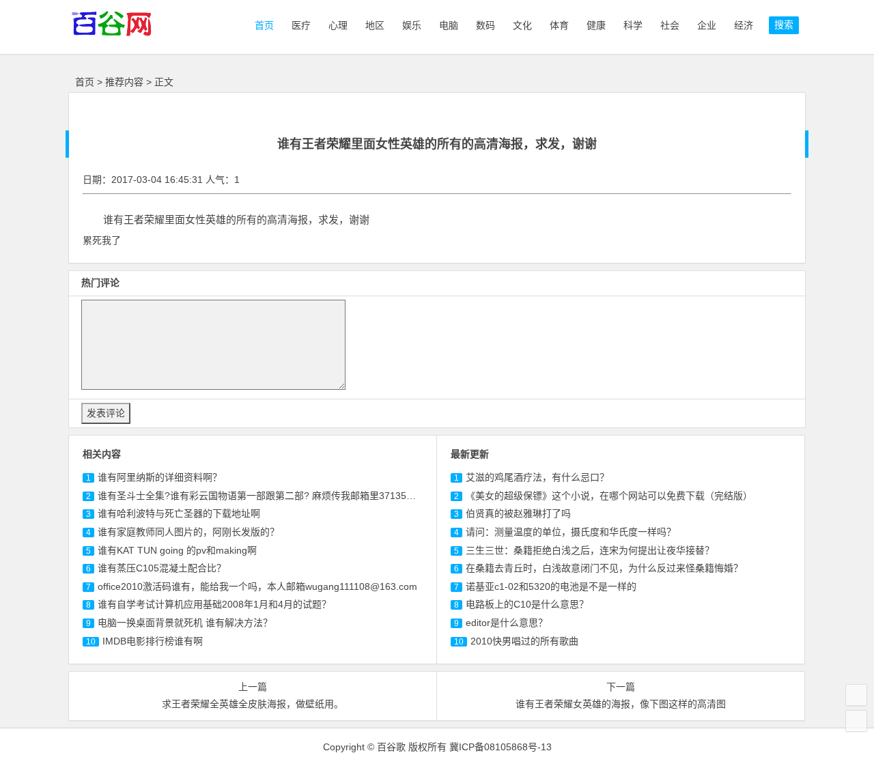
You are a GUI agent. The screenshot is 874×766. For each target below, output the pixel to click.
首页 (263, 25)
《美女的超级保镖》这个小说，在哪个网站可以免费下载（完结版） (609, 495)
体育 (559, 25)
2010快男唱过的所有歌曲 (524, 641)
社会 (669, 25)
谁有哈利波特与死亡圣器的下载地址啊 (179, 513)
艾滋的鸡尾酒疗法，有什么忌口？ (537, 477)
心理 (338, 25)
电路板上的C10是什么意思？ (527, 604)
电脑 (448, 25)
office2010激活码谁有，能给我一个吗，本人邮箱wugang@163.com (257, 586)
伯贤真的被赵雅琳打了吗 (518, 513)
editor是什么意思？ (507, 622)
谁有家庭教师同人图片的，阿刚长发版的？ (188, 531)
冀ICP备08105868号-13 (500, 746)
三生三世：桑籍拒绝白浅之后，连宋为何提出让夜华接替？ (590, 550)
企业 (706, 25)
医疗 (301, 25)
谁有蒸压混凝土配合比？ (162, 568)
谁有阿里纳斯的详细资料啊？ (160, 477)
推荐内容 (124, 81)
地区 (374, 25)
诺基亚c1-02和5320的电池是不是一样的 (551, 586)
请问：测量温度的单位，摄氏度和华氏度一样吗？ (571, 531)
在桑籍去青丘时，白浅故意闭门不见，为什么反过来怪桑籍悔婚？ (604, 568)
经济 (743, 25)
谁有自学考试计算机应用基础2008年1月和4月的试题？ (214, 604)
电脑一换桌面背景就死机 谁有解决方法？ (185, 622)
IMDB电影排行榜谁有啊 (152, 641)
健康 (596, 25)
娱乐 (411, 25)
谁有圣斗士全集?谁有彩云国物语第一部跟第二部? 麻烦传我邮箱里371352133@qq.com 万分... (299, 495)
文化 (522, 25)
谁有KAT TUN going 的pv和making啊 (177, 550)
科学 (633, 25)
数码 (485, 25)
